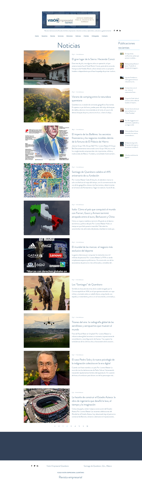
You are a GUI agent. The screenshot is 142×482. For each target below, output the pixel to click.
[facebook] (114, 31)
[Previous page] (59, 426)
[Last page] (87, 426)
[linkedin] (120, 31)
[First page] (55, 426)
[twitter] (117, 31)
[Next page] (83, 426)
